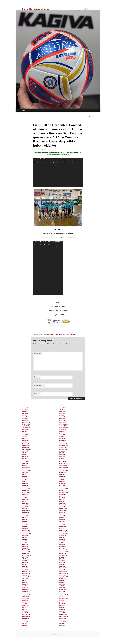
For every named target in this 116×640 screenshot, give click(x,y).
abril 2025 (24, 436)
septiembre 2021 (26, 514)
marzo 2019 (25, 566)
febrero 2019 (25, 568)
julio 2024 (24, 453)
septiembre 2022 (26, 492)
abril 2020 (24, 542)
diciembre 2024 (26, 444)
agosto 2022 (25, 494)
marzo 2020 (25, 544)
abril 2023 (24, 480)
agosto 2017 (25, 600)
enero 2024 (25, 463)
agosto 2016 (25, 622)
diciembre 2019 (26, 550)
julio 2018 (24, 580)
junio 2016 (24, 625)
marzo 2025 (25, 438)
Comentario (37, 353)
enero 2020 (25, 548)
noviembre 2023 (26, 467)
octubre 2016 (25, 618)
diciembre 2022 (26, 487)
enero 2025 (25, 442)
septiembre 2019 (26, 555)
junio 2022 (24, 498)
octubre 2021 (25, 512)
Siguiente (91, 116)
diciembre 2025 (26, 422)
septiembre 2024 (26, 449)
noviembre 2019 (26, 552)
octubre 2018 (25, 575)
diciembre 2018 (26, 571)
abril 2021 (24, 523)
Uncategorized (50, 334)
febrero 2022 (25, 505)
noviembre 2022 (26, 489)
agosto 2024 (25, 451)
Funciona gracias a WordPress (58, 634)
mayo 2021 (25, 521)
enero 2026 (25, 420)
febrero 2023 (25, 483)
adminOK (58, 334)
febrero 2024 (25, 462)
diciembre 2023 (26, 465)
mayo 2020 (25, 541)
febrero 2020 (25, 546)
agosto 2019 (25, 557)
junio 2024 (24, 454)
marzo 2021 (25, 525)
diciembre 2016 (26, 614)
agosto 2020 (25, 535)
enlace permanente (71, 334)
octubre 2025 (25, 426)
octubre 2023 (25, 469)
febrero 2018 (25, 589)
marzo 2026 (25, 417)
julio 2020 (24, 537)
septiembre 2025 (26, 427)
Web (35, 393)
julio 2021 (24, 517)
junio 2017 (24, 604)
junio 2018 (24, 582)
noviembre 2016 (26, 616)
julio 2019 (24, 559)
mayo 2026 (25, 413)
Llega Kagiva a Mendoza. (37, 9)
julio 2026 (24, 409)
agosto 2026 (25, 408)
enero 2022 (25, 506)
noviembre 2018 (26, 573)
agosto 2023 (25, 472)
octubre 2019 (25, 553)
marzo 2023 (25, 481)
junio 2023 (24, 476)
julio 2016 (24, 623)
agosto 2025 (25, 429)
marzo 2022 (25, 503)
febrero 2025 (25, 440)
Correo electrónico (39, 385)
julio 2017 (24, 602)
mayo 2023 (25, 478)
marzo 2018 (25, 587)
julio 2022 (24, 496)
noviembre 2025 (26, 424)
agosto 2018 (25, 578)
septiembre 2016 (26, 620)
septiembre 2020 (26, 533)
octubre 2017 (25, 596)
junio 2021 (24, 519)
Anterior (24, 116)
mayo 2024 (25, 456)
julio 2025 (24, 431)
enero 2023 (25, 485)
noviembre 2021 (26, 510)
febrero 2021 (25, 526)
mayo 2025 (25, 435)
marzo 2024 (25, 460)
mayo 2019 (25, 562)
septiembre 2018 (26, 577)
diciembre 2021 (26, 508)
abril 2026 (24, 415)
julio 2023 (24, 474)
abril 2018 (24, 586)
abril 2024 (24, 458)
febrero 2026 (25, 418)
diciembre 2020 (26, 530)
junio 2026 (24, 411)
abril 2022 (24, 501)
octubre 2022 (25, 490)
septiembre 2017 (26, 598)
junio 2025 (24, 433)
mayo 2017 (25, 605)
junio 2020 (24, 539)
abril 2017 (24, 607)
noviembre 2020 (26, 532)
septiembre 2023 (26, 471)
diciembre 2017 (26, 593)
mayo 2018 (25, 584)
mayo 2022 (25, 499)
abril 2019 (24, 564)
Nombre (36, 376)
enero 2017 (25, 613)
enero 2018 (25, 591)
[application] (58, 172)
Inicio (23, 110)
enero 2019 (25, 569)
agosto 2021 (25, 516)
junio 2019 (24, 560)
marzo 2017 (25, 609)
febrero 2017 (25, 611)
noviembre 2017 (26, 595)
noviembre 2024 (26, 445)
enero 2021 (25, 528)
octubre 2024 (25, 447)
